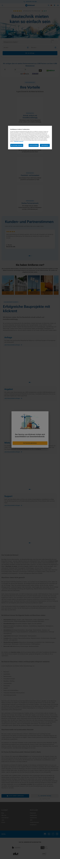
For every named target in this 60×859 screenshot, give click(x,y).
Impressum (21, 141)
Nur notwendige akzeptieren (16, 145)
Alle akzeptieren (44, 145)
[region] (30, 137)
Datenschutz (16, 141)
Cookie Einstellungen (33, 145)
